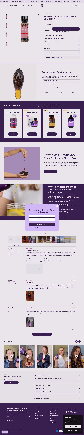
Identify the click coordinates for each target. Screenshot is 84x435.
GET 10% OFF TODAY (42, 224)
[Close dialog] (57, 206)
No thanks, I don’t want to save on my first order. (42, 227)
